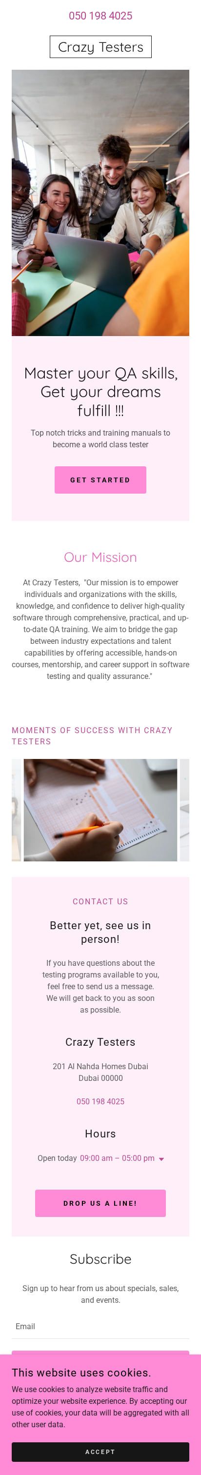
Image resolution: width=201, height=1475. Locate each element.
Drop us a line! (100, 1203)
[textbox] (100, 1326)
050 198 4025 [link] (100, 16)
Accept (100, 1451)
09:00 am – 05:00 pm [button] (117, 1158)
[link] (100, 47)
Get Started (100, 480)
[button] (159, 1159)
